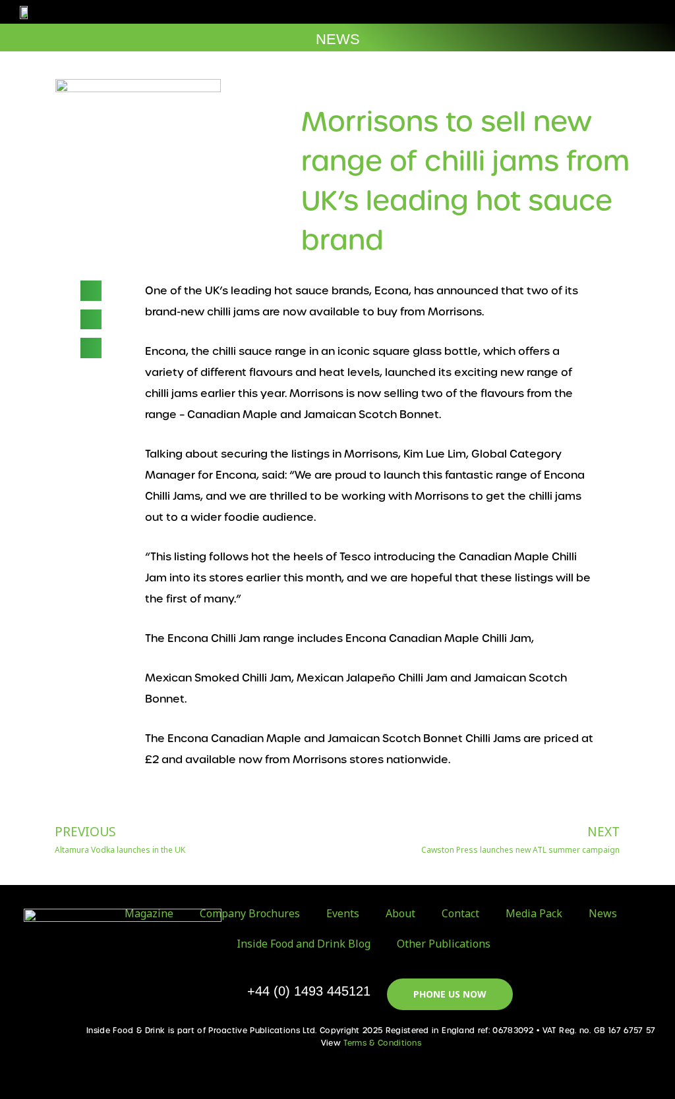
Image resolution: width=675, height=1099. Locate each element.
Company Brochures (250, 913)
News (603, 913)
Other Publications (443, 943)
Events (342, 913)
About (400, 913)
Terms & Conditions (382, 1043)
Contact (460, 913)
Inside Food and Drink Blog (303, 943)
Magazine (149, 913)
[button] (618, 12)
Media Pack (534, 913)
